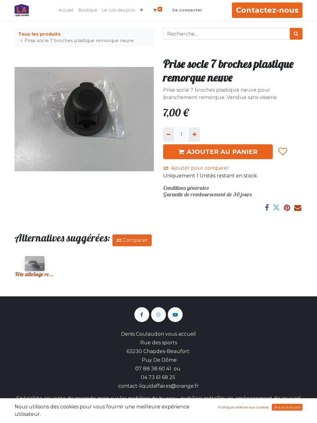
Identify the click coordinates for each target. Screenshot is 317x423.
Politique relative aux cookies (243, 407)
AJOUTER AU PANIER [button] (222, 151)
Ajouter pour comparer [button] (200, 168)
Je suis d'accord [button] (287, 407)
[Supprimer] (168, 134)
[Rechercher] (296, 34)
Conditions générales (186, 187)
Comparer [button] (134, 240)
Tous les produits (39, 34)
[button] (141, 10)
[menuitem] (66, 10)
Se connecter (187, 9)
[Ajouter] (194, 134)
